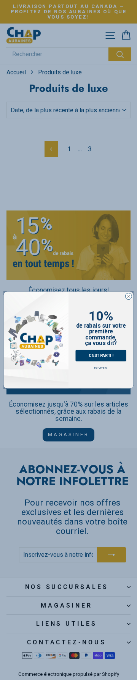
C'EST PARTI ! (101, 355)
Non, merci (101, 367)
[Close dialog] (128, 296)
